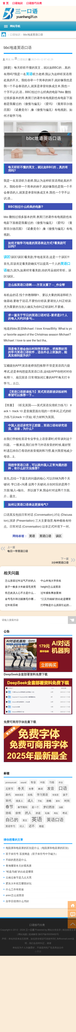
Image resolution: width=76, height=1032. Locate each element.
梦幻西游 (48, 807)
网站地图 (22, 934)
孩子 (65, 794)
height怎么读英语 (51, 586)
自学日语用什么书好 (17, 901)
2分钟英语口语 (60, 562)
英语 (29, 73)
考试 (64, 813)
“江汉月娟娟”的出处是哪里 (56, 599)
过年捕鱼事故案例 (51, 593)
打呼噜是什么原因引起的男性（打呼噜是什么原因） (58, 605)
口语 (63, 788)
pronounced (11, 782)
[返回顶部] (72, 924)
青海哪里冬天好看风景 (19, 865)
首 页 (6, 3)
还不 (32, 826)
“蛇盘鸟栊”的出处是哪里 (19, 871)
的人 (28, 812)
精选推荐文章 (69, 929)
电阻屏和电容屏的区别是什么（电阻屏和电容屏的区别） (38, 848)
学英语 (55, 794)
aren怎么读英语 (15, 895)
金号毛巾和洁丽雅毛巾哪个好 (22, 599)
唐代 (8, 794)
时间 (67, 800)
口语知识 (17, 3)
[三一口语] (38, 13)
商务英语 (19, 794)
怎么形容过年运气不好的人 (20, 580)
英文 (25, 820)
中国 (42, 782)
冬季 (31, 788)
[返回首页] (72, 905)
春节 (9, 806)
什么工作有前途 (15, 889)
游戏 (8, 813)
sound (23, 782)
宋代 (8, 800)
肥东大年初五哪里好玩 (19, 883)
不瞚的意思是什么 (16, 859)
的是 (38, 813)
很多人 (19, 800)
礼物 (47, 813)
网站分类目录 (54, 929)
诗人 (22, 826)
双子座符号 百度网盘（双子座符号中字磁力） (32, 854)
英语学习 (10, 826)
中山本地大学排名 (51, 580)
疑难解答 (33, 934)
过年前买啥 (11, 605)
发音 (50, 788)
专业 (33, 782)
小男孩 (38, 951)
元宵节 (9, 788)
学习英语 (42, 794)
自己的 (12, 819)
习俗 (51, 782)
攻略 (48, 800)
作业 (61, 782)
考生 (56, 813)
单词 (40, 788)
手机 (40, 800)
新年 (58, 800)
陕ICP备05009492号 (48, 934)
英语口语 (45, 536)
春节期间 (22, 807)
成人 (30, 800)
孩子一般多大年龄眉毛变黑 (20, 586)
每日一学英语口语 (17, 551)
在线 (30, 794)
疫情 (18, 813)
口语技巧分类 (34, 3)
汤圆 (61, 807)
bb (12, 59)
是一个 (35, 807)
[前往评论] (72, 914)
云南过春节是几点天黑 (19, 877)
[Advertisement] (38, 994)
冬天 (21, 788)
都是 (41, 826)
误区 (7, 256)
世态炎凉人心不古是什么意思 (22, 593)
